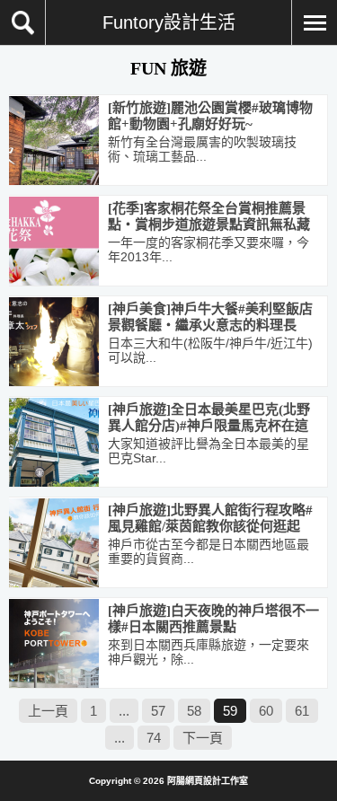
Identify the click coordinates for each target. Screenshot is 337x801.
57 (158, 710)
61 (302, 710)
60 (266, 710)
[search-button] (23, 22)
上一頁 (48, 710)
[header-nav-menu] (314, 22)
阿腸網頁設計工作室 (207, 781)
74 (153, 737)
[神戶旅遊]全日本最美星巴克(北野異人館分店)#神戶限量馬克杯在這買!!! (209, 425)
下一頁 (202, 737)
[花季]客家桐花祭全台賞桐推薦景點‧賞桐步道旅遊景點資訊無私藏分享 (209, 224)
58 (194, 710)
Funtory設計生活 (168, 22)
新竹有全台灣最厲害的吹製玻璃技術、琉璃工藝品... (202, 149)
